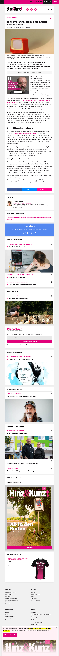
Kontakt (7, 604)
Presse (7, 602)
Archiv (32, 596)
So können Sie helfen (11, 598)
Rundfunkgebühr (46, 217)
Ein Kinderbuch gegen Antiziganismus (18, 282)
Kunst (7, 614)
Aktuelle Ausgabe (35, 594)
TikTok (33, 2)
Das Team (8, 596)
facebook (38, 2)
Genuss (7, 612)
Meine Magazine (31, 9)
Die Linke (28, 217)
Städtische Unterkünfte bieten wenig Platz (20, 274)
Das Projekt (8, 594)
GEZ (32, 217)
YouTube (31, 2)
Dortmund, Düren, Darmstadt (15, 461)
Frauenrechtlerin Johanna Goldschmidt (19, 356)
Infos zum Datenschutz (35, 344)
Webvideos (34, 598)
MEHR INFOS (18, 92)
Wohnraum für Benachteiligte (16, 430)
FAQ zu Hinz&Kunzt (10, 592)
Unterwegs (8, 618)
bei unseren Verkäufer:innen (40, 631)
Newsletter (47, 1)
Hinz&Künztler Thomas (14, 393)
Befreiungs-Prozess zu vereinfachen (25, 133)
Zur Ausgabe (29, 547)
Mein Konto (27, 9)
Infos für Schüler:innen (11, 600)
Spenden (55, 1)
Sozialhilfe (10, 219)
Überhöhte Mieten (12, 468)
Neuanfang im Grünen (13, 296)
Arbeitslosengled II (12, 217)
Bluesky (41, 2)
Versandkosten (12, 565)
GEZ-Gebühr (37, 217)
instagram (36, 2)
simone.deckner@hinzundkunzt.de (22, 203)
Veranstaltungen (35, 600)
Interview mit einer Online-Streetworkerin (19, 244)
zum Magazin (9, 635)
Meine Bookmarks (35, 9)
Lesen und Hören (10, 616)
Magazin (33, 592)
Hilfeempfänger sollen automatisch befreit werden (27, 23)
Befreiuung (21, 217)
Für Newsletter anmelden (29, 341)
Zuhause (7, 620)
